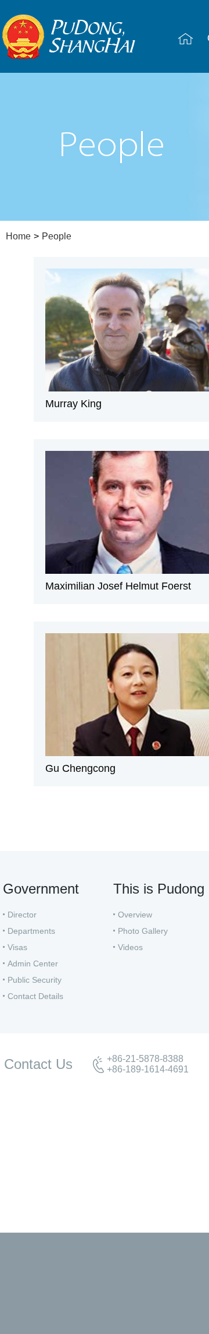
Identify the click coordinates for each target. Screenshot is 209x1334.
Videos (130, 947)
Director (22, 914)
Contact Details (35, 996)
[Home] (185, 38)
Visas (17, 947)
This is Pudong (158, 889)
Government (41, 889)
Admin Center (33, 963)
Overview (135, 914)
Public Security (35, 979)
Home (18, 236)
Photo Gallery (143, 931)
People (56, 236)
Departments (31, 931)
